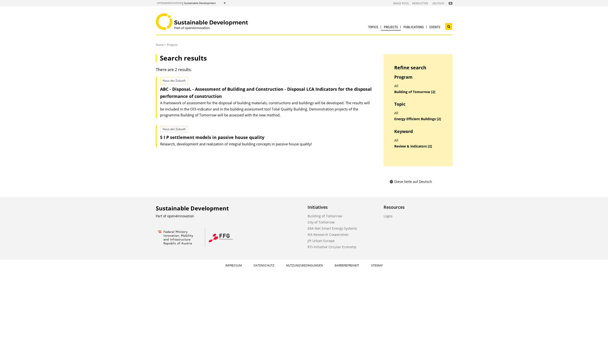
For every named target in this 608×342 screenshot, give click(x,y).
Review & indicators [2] (413, 146)
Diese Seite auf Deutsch (413, 181)
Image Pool (401, 3)
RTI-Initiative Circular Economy (332, 247)
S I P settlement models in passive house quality (212, 137)
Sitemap (377, 265)
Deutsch (438, 3)
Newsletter (420, 3)
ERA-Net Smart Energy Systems (332, 228)
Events (434, 27)
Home (160, 45)
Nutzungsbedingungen (304, 265)
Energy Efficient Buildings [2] (417, 119)
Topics (373, 27)
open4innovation (169, 3)
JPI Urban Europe (321, 240)
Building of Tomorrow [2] (414, 92)
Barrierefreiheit (347, 265)
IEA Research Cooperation (328, 234)
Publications (414, 27)
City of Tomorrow (321, 222)
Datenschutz (264, 265)
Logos (388, 216)
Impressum (233, 265)
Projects (391, 27)
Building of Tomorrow (325, 216)
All (396, 86)
